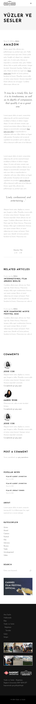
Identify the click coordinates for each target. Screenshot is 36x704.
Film (21, 250)
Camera (6, 533)
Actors (6, 527)
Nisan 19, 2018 (8, 41)
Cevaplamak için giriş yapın (13, 386)
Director (16, 250)
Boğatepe (8, 627)
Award (6, 530)
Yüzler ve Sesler (9, 624)
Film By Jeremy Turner (15, 490)
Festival (6, 537)
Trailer (6, 549)
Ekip (5, 621)
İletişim (6, 637)
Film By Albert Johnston (16, 476)
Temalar (8, 630)
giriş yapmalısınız (23, 457)
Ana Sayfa (7, 614)
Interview (7, 543)
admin (17, 41)
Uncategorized (9, 552)
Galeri (6, 634)
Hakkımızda (7, 618)
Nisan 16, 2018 (9, 479)
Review (6, 546)
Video (6, 555)
